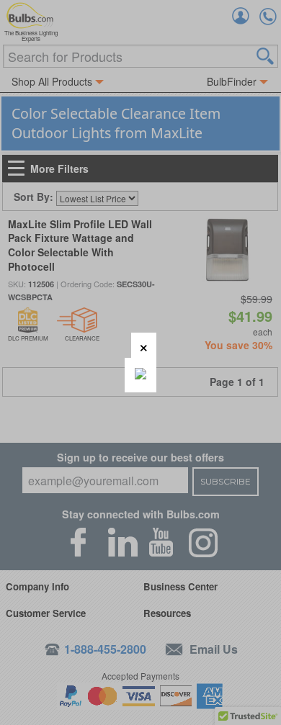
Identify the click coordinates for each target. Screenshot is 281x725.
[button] (143, 345)
